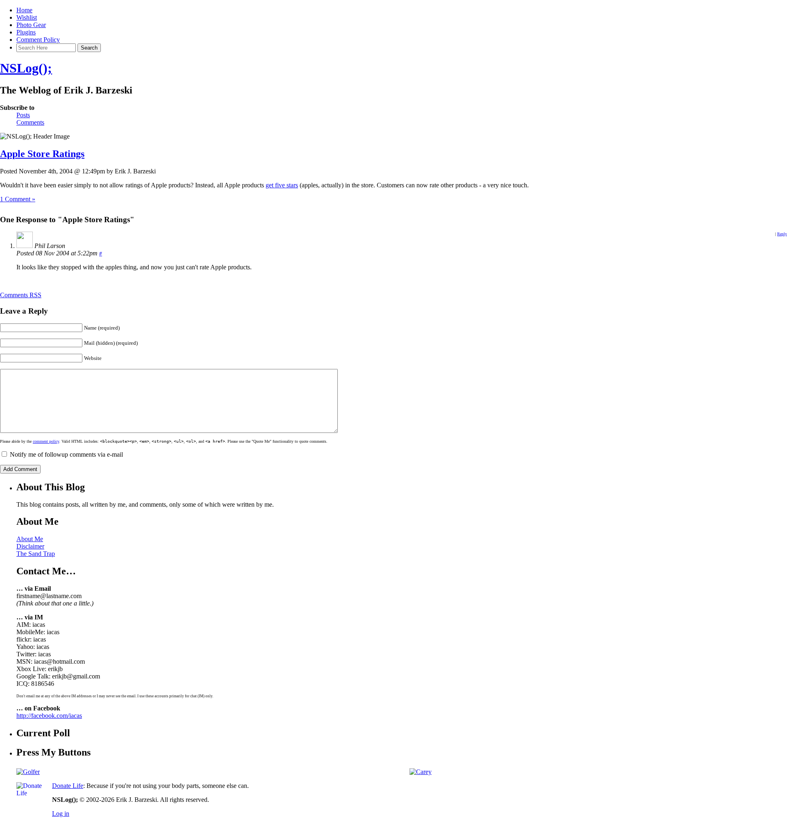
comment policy (46, 441)
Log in (60, 813)
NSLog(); (26, 68)
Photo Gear (31, 24)
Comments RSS (20, 294)
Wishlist (26, 17)
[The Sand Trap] (28, 771)
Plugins (26, 32)
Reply (782, 234)
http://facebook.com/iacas (49, 715)
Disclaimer (30, 546)
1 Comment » (17, 199)
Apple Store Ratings (42, 153)
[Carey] (420, 771)
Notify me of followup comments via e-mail (66, 454)
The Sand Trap (35, 553)
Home (24, 10)
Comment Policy (38, 39)
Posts (23, 115)
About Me (29, 538)
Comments (30, 122)
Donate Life (67, 785)
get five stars (282, 185)
